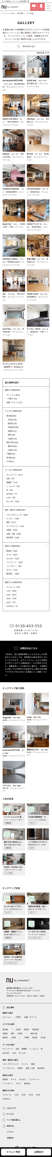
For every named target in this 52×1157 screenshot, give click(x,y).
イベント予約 (13, 1152)
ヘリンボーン (14, 566)
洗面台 (12, 530)
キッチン (13, 518)
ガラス (12, 570)
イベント (10, 1132)
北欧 (11, 478)
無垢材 (12, 551)
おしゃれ (13, 501)
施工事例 (20, 13)
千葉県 (10, 454)
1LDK (11, 591)
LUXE (11, 497)
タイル (12, 555)
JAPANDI (12, 494)
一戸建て (11, 399)
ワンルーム (13, 587)
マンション (13, 395)
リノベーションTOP (7, 13)
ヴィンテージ (15, 475)
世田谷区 (13, 427)
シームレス (13, 486)
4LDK (11, 602)
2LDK (11, 595)
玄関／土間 (14, 534)
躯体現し (13, 574)
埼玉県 (10, 458)
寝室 (11, 522)
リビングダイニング (17, 515)
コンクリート (15, 562)
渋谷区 (12, 420)
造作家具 (13, 537)
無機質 (12, 482)
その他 (10, 461)
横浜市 (12, 446)
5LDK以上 (12, 606)
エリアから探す (9, 1024)
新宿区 (12, 423)
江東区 (12, 439)
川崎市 (12, 450)
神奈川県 (12, 442)
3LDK (11, 598)
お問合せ (38, 1152)
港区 (11, 435)
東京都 (11, 416)
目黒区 (12, 431)
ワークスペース (15, 526)
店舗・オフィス (14, 402)
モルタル (13, 558)
